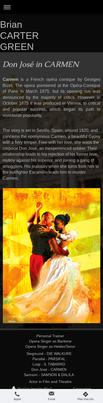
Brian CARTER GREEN (19, 35)
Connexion (82, 388)
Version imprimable (33, 388)
